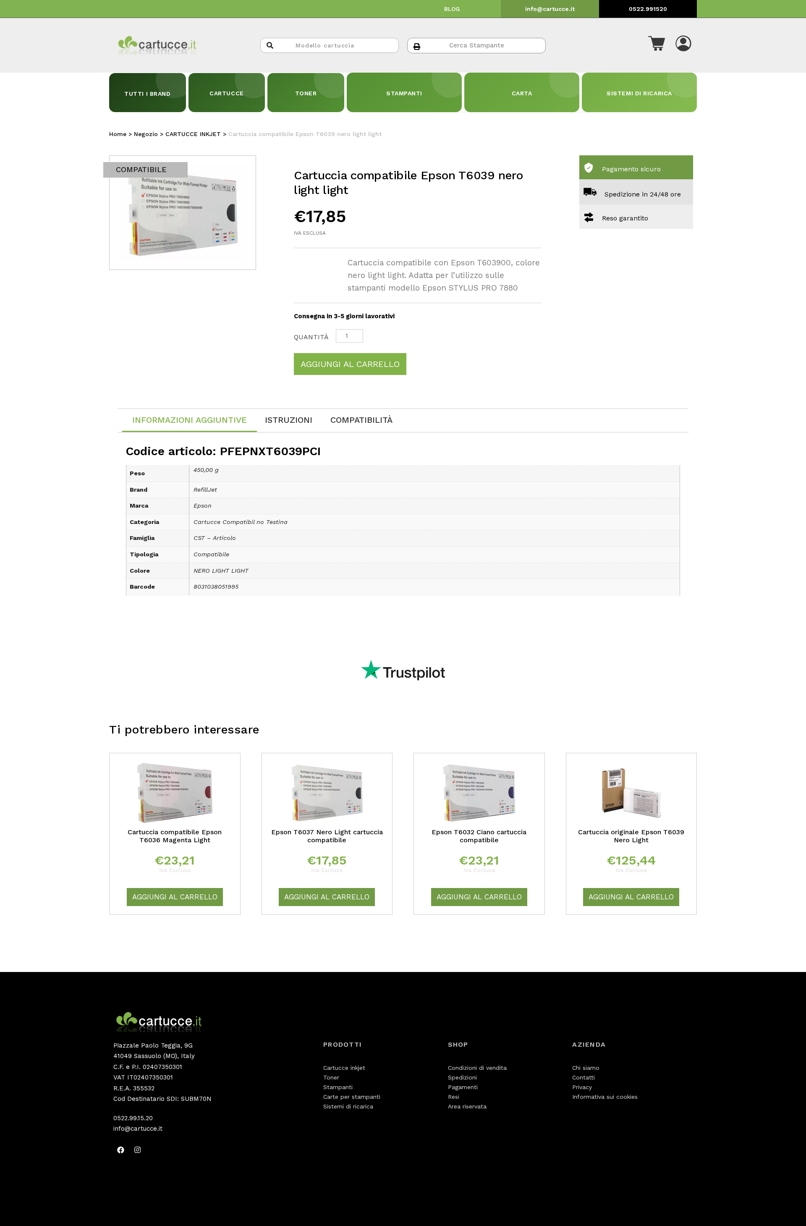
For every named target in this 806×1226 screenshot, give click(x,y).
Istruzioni (288, 420)
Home (117, 134)
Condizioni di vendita (477, 1067)
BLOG (452, 8)
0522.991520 (648, 8)
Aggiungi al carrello (350, 364)
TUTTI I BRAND (147, 93)
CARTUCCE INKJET (193, 134)
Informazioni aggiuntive (189, 420)
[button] (656, 45)
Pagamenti (463, 1087)
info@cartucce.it (550, 8)
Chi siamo (585, 1067)
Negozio (146, 134)
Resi (453, 1096)
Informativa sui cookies (605, 1096)
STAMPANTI (404, 93)
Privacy (582, 1087)
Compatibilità (361, 420)
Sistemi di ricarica (348, 1106)
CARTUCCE (226, 93)
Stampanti (338, 1087)
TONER (306, 93)
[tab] (189, 420)
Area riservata (467, 1106)
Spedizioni (462, 1077)
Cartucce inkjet (344, 1067)
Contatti (583, 1077)
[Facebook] (120, 1150)
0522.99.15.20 (133, 1118)
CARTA (522, 93)
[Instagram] (137, 1150)
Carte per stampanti (351, 1096)
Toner (331, 1077)
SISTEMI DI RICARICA (639, 93)
